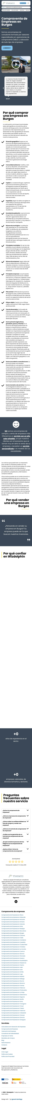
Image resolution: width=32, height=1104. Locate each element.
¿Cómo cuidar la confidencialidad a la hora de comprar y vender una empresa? (14, 823)
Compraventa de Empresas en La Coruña (13, 949)
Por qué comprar (6, 10)
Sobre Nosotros (5, 1043)
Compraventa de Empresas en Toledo (12, 1008)
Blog (2, 1040)
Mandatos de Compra (8, 1038)
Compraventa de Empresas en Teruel (12, 1006)
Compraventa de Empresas (9, 1029)
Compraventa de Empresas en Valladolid (13, 1013)
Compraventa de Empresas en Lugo (12, 974)
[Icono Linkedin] (16, 901)
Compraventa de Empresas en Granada (13, 956)
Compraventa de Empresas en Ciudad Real (14, 944)
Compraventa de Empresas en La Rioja (12, 992)
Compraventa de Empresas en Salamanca (14, 995)
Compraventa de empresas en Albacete (13, 917)
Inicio (3, 7)
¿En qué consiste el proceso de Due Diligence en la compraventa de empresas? (13, 843)
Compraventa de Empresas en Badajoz (13, 929)
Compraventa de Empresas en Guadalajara (14, 960)
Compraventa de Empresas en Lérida (12, 972)
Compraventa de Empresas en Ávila (12, 926)
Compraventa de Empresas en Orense (12, 985)
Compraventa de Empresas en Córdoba (13, 947)
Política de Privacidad (7, 1056)
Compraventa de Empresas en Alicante (13, 919)
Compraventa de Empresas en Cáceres (13, 935)
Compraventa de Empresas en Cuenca (13, 951)
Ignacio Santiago (17, 1099)
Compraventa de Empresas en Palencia (13, 988)
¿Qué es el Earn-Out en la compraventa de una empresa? (12, 850)
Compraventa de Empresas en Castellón (13, 942)
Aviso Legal (4, 1052)
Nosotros (22, 10)
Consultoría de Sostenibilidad (10, 1033)
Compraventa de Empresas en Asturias (13, 924)
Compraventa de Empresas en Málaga (12, 979)
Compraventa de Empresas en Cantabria (13, 940)
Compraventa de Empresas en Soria (12, 1001)
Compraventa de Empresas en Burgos (12, 933)
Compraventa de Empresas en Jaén (12, 967)
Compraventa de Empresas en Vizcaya (13, 1015)
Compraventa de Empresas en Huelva (12, 965)
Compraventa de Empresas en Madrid (12, 976)
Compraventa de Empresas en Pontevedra (14, 990)
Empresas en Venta (7, 1036)
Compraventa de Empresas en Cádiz (12, 938)
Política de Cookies (7, 1054)
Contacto (4, 1045)
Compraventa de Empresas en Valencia (13, 1010)
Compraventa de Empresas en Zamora (13, 1017)
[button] (16, 64)
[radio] (10, 862)
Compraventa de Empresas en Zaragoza (13, 1020)
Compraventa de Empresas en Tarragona (13, 1004)
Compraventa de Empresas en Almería (12, 922)
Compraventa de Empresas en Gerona (12, 954)
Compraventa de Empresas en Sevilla (12, 999)
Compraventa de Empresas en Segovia (13, 997)
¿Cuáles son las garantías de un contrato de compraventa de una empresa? (13, 836)
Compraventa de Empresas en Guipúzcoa (13, 963)
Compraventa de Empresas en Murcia (12, 981)
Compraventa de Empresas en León (12, 969)
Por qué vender (14, 10)
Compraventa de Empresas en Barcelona (13, 931)
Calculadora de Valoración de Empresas (13, 1027)
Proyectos (28, 10)
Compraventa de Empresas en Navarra (13, 983)
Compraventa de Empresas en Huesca (12, 958)
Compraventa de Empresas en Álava (12, 915)
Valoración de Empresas (8, 1031)
